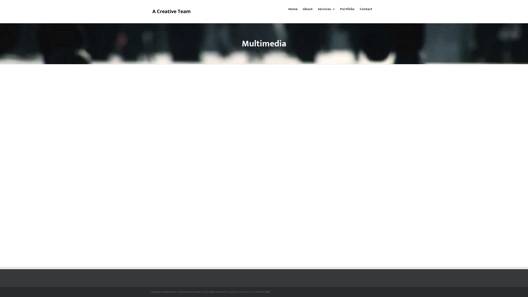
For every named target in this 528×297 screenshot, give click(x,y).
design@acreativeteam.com (241, 292)
